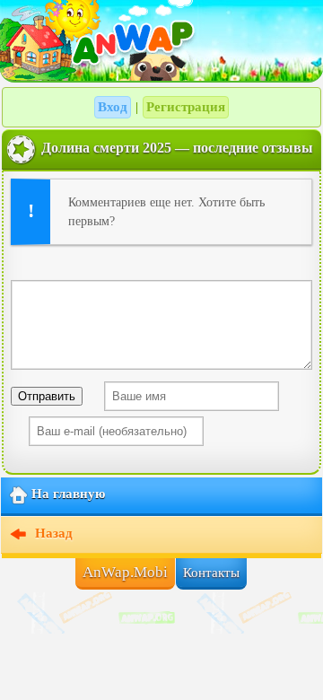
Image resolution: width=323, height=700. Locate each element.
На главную (68, 493)
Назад (52, 533)
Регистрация (185, 107)
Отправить (46, 396)
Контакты (211, 572)
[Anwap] (161, 40)
